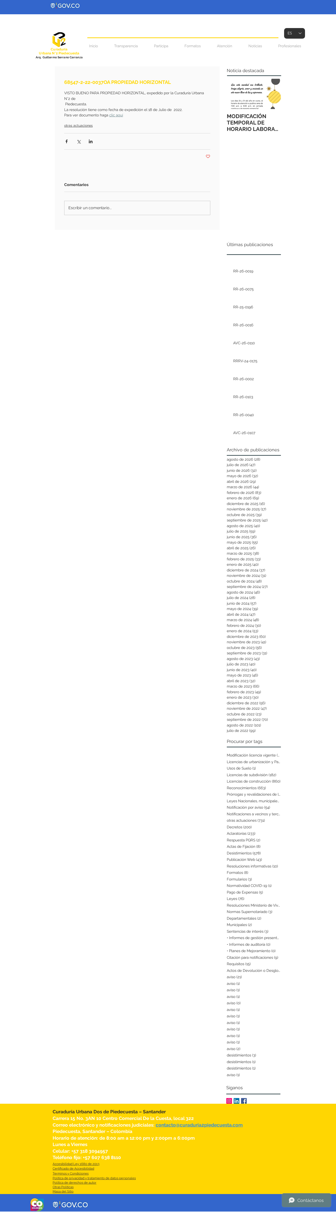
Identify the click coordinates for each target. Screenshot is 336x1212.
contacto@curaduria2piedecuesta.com (199, 1125)
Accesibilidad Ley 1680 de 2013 (76, 1164)
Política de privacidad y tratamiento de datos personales (94, 1178)
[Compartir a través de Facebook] (66, 141)
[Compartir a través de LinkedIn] (90, 141)
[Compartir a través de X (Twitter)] (78, 141)
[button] (224, 46)
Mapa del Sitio (63, 1191)
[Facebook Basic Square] (244, 1101)
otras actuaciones (78, 125)
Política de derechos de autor (74, 1182)
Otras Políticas (63, 1187)
